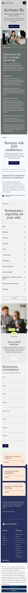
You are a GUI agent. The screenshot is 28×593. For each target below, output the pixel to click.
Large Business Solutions (20, 540)
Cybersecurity (18, 546)
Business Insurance (19, 538)
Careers (3, 536)
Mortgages (18, 536)
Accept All (14, 590)
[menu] (24, 3)
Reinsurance (18, 554)
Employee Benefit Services (21, 542)
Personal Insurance (19, 534)
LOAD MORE (14, 298)
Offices (3, 542)
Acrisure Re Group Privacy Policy (8, 511)
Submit (5, 445)
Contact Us (4, 544)
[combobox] (12, 380)
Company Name (4, 402)
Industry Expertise (19, 556)
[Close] (26, 564)
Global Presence (5, 540)
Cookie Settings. (5, 584)
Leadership (4, 538)
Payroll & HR (18, 544)
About (3, 534)
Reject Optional (14, 587)
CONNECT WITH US (14, 26)
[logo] (8, 3)
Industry (4, 377)
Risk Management (19, 550)
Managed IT (18, 548)
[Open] (25, 380)
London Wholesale (19, 552)
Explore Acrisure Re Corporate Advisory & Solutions (15, 196)
